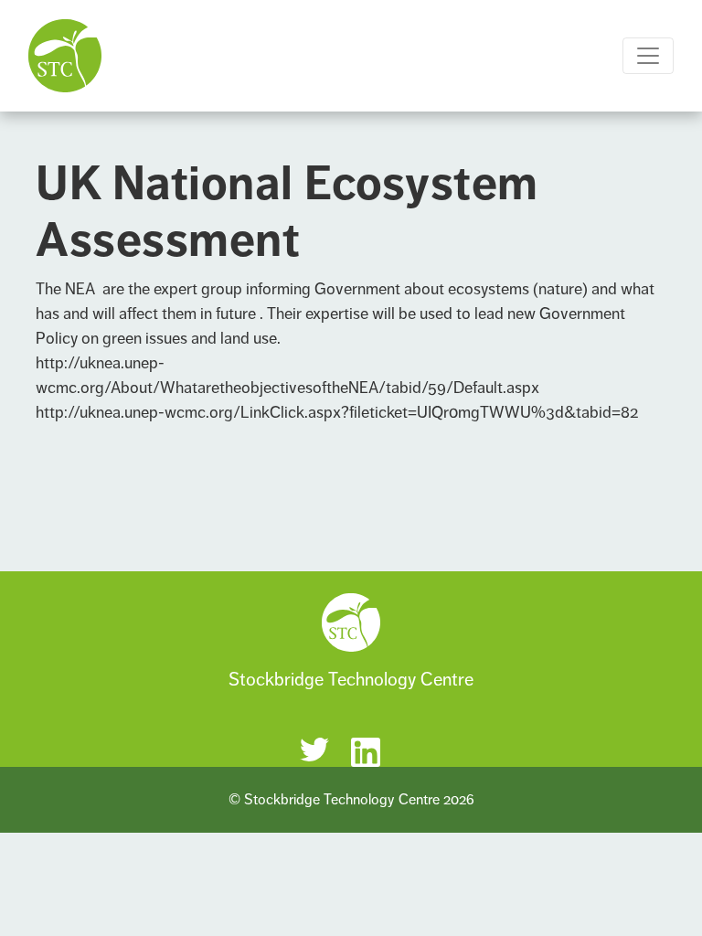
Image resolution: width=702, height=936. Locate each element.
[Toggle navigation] (648, 55)
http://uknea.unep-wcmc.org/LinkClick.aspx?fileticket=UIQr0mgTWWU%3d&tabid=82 (337, 412)
